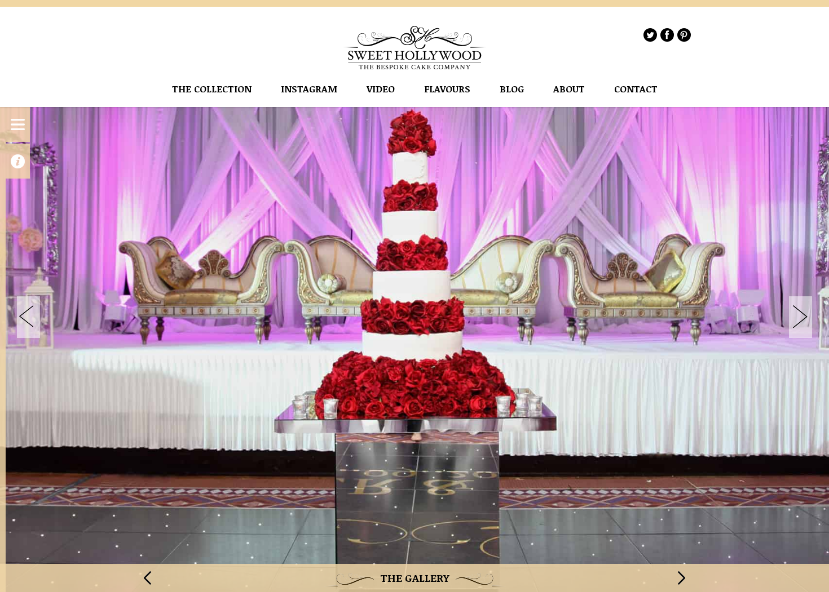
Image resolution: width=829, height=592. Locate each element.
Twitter (650, 35)
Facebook (667, 35)
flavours (447, 89)
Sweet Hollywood (415, 47)
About (569, 89)
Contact (636, 89)
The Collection (212, 89)
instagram (309, 89)
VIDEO (381, 89)
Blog (512, 89)
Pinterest (684, 35)
